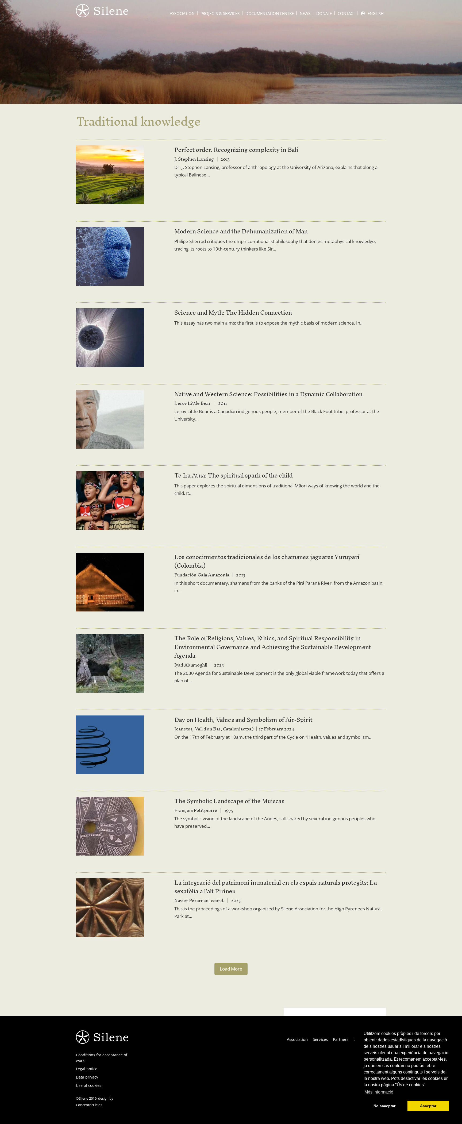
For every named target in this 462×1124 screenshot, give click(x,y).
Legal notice (86, 1068)
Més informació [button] (378, 1092)
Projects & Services (220, 13)
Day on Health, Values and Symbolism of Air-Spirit (243, 720)
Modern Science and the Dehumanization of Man (240, 231)
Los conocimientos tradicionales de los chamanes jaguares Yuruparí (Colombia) (266, 561)
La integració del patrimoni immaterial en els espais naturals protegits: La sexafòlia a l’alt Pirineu (275, 887)
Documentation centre (269, 13)
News (305, 13)
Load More (231, 969)
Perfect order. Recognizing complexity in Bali (236, 150)
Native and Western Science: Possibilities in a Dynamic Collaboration (268, 394)
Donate (324, 13)
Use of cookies (88, 1085)
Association (182, 13)
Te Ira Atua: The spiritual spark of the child (233, 475)
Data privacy (87, 1077)
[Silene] (102, 14)
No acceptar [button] (384, 1106)
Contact (346, 13)
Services (320, 1039)
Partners (340, 1039)
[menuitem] (372, 13)
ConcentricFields (89, 1104)
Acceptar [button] (428, 1106)
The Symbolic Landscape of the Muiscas (229, 801)
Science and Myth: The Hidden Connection (233, 313)
